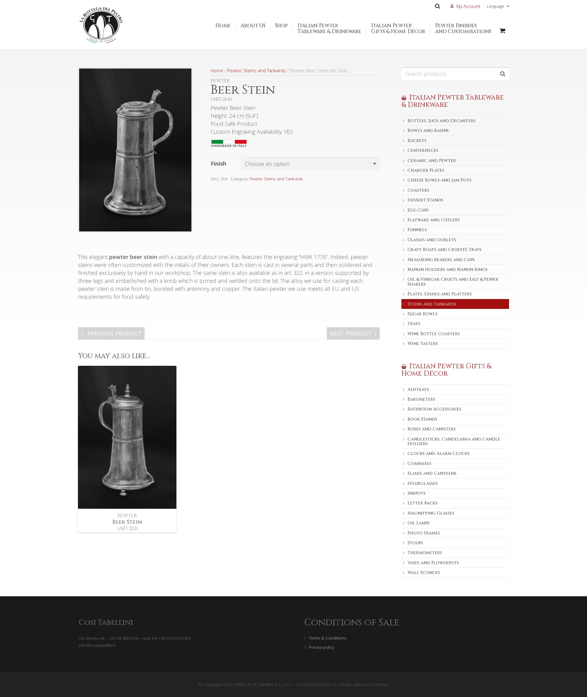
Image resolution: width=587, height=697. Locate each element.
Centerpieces (423, 150)
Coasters (418, 190)
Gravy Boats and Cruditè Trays (445, 250)
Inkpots (417, 493)
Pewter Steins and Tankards (256, 70)
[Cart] (502, 30)
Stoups (415, 543)
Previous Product (114, 333)
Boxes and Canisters (432, 429)
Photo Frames (424, 533)
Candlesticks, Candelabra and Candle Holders (454, 441)
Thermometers (425, 553)
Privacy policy (321, 647)
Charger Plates (426, 170)
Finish (218, 163)
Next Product (351, 333)
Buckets (417, 141)
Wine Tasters (423, 344)
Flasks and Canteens (432, 473)
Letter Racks (422, 503)
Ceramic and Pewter (432, 160)
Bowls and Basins (428, 130)
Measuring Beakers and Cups (441, 260)
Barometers (421, 399)
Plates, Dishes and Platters (440, 294)
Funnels (417, 230)
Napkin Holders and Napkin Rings (448, 269)
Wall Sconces (424, 572)
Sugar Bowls (422, 314)
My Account (468, 6)
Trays (414, 324)
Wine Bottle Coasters (434, 334)
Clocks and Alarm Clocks (439, 453)
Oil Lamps (419, 523)
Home (217, 70)
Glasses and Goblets (432, 240)
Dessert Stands (425, 200)
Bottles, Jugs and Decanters (442, 121)
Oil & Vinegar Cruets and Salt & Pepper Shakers (453, 281)
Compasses (419, 464)
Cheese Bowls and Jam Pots (439, 180)
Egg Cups (418, 210)
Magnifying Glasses (431, 513)
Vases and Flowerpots (433, 563)
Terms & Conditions (327, 638)
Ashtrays (418, 389)
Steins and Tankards (432, 304)
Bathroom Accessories (434, 409)
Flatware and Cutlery (434, 220)
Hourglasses (423, 483)
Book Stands (422, 419)
